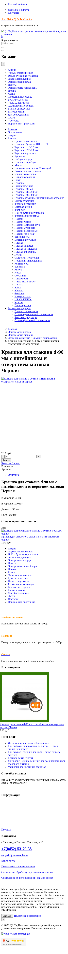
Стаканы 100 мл (24, 189)
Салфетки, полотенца (20, 96)
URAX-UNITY (23, 299)
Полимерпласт (23, 305)
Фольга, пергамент (18, 102)
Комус (18, 269)
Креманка (20, 156)
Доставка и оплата (18, 9)
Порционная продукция (21, 123)
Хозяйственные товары (21, 105)
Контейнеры (22, 263)
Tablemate (20, 266)
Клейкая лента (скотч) (20, 758)
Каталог (12, 138)
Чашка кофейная (24, 186)
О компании (15, 132)
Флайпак (19, 293)
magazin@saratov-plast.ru (14, 855)
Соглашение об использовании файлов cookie (27, 877)
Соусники (20, 275)
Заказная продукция (19, 78)
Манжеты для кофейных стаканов (27, 766)
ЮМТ (18, 287)
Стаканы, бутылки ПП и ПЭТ (31, 144)
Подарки (6, 635)
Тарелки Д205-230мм (26, 150)
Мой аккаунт (8, 818)
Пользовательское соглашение (18, 866)
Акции (12, 69)
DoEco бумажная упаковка (23, 75)
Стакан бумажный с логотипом (32, 320)
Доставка (6, 806)
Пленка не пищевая (26, 248)
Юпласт (19, 290)
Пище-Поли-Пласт (25, 281)
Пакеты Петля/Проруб (27, 224)
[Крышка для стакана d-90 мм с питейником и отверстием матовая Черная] (34, 381)
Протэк (19, 284)
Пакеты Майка (23, 221)
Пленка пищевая (24, 245)
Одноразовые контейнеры (22, 87)
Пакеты (12, 84)
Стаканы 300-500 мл (26, 194)
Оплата (5, 812)
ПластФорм (21, 278)
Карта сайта (8, 860)
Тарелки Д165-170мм (26, 147)
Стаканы (19, 183)
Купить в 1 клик (10, 463)
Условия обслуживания (14, 801)
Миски (18, 165)
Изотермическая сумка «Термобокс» (28, 743)
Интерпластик (23, 296)
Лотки (11, 93)
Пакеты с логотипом (26, 311)
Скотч (11, 117)
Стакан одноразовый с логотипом (34, 314)
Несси (18, 272)
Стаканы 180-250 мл (26, 192)
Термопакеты (22, 236)
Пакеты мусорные (25, 227)
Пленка (12, 90)
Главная (12, 129)
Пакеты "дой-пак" (25, 233)
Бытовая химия (16, 111)
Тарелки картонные (26, 153)
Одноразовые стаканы (20, 335)
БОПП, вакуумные (25, 239)
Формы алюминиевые (20, 72)
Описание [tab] (13, 474)
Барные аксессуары (19, 108)
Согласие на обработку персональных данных (27, 872)
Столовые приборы (25, 162)
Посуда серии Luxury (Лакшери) (33, 168)
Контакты (13, 12)
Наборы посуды (23, 159)
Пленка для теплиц (25, 251)
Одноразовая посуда (19, 81)
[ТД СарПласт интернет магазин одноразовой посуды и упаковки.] (34, 34)
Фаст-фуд (13, 120)
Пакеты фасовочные (26, 230)
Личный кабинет (17, 4)
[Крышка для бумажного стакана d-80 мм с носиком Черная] (34, 533)
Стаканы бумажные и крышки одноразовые (39, 197)
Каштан (19, 302)
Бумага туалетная (18, 99)
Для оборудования (18, 114)
